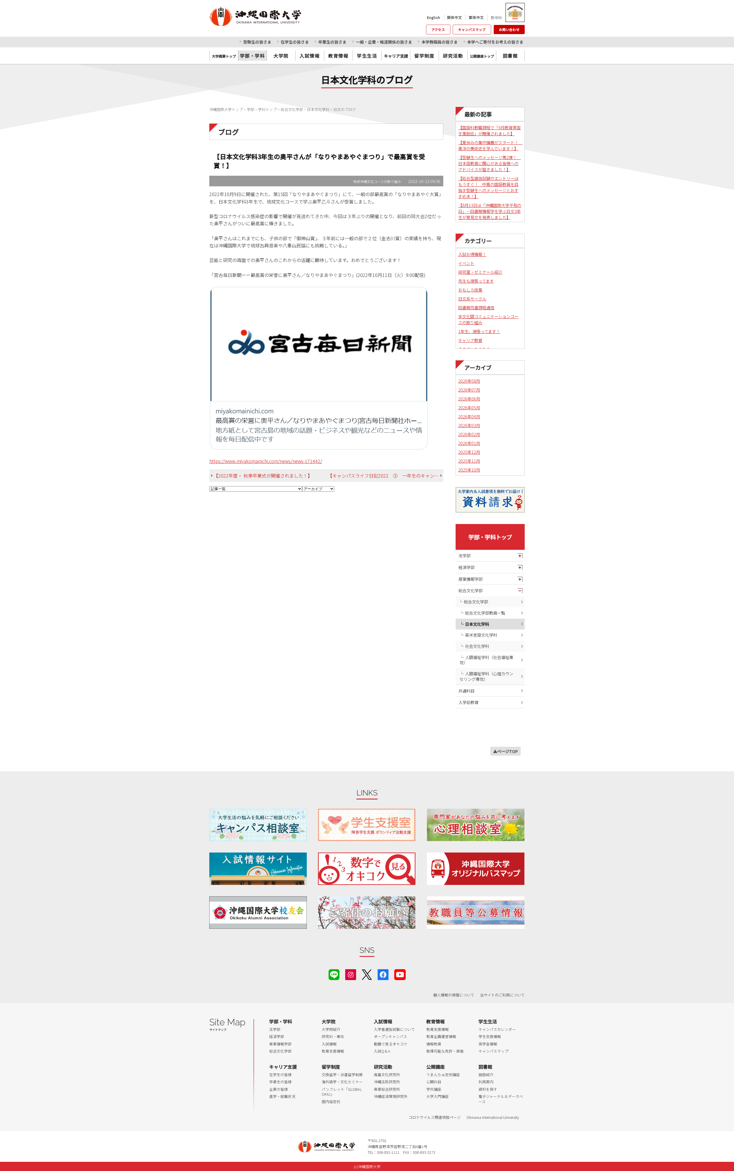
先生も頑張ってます (476, 281)
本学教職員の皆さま (439, 42)
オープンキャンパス (390, 1036)
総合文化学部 (470, 590)
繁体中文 (476, 17)
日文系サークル (472, 299)
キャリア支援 (283, 1066)
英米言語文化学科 (481, 635)
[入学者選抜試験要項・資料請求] (490, 500)
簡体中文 (454, 17)
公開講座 (435, 1066)
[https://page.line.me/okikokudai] (334, 973)
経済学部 (466, 567)
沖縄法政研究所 (387, 1081)
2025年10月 (469, 470)
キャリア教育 (470, 340)
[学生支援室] (366, 825)
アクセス (438, 29)
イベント (466, 263)
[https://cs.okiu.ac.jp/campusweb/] (514, 12)
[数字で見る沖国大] (366, 869)
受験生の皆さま (257, 42)
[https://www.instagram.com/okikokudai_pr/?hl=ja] (350, 973)
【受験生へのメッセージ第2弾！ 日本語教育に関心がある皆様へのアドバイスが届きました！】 (489, 163)
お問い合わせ (509, 29)
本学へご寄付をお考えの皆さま (495, 42)
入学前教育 (468, 702)
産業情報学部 (470, 579)
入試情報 (310, 55)
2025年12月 (469, 452)
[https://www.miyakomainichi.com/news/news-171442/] (319, 367)
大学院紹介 (331, 1029)
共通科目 (466, 691)
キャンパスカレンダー (497, 1029)
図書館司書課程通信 (476, 307)
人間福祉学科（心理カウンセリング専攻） (486, 676)
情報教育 (433, 1044)
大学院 (281, 55)
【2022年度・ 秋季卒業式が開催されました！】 (263, 475)
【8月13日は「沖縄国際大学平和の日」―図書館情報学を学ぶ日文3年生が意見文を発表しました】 (489, 211)
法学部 (464, 555)
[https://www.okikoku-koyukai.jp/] (258, 912)
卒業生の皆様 (280, 1081)
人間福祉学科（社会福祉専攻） (486, 660)
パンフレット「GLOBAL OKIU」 (342, 1091)
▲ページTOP (505, 751)
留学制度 (424, 55)
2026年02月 (469, 434)
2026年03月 (469, 425)
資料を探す (488, 1089)
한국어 (496, 17)
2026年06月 (469, 399)
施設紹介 (486, 1074)
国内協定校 (331, 1101)
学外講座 (433, 1089)
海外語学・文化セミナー (342, 1081)
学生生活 (367, 55)
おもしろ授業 (470, 290)
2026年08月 (469, 381)
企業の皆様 (278, 1089)
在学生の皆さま (295, 42)
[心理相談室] (475, 825)
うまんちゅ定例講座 (443, 1074)
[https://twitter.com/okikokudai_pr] (367, 973)
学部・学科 (252, 55)
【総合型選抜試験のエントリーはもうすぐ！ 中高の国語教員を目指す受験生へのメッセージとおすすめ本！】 (488, 187)
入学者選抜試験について (394, 1029)
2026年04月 (469, 416)
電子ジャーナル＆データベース (501, 1099)
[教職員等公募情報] (475, 912)
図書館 (510, 55)
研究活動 (453, 55)
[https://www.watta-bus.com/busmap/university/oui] (475, 869)
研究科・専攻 (333, 1036)
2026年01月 (469, 443)
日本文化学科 (477, 624)
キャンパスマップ (472, 29)
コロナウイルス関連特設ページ (435, 1117)
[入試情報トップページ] (258, 869)
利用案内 (486, 1081)
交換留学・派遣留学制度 (342, 1074)
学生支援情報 (490, 1036)
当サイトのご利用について (502, 995)
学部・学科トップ (490, 537)
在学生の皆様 (280, 1074)
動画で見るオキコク (390, 1044)
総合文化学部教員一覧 (485, 613)
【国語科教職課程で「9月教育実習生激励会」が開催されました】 (489, 130)
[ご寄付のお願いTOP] (366, 912)
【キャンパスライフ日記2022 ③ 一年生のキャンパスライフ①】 (385, 475)
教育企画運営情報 (441, 1036)
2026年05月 (469, 407)
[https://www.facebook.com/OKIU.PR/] (383, 973)
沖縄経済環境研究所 (390, 1096)
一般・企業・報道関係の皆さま (384, 42)
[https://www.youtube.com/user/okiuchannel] (400, 973)
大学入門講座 (437, 1096)
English (433, 17)
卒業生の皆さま (332, 42)
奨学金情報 (488, 1044)
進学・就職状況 (282, 1096)
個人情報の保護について (453, 995)
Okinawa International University (492, 1117)
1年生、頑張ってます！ (479, 331)
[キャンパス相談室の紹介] (258, 825)
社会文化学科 (477, 646)
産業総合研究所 (387, 1089)
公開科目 (433, 1081)
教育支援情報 (333, 1051)
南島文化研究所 (387, 1074)
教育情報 (338, 55)
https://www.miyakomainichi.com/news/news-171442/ (265, 461)
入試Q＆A (382, 1051)
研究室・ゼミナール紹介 (480, 272)
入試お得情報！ (472, 254)
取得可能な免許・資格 (445, 1051)
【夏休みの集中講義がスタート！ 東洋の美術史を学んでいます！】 (490, 145)
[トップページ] (280, 16)
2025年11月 (469, 461)
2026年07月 (469, 390)
